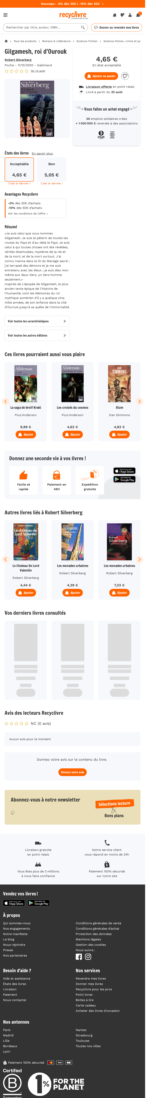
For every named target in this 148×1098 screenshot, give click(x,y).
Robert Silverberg (18, 60)
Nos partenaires (15, 955)
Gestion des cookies (91, 945)
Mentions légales (88, 939)
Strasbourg (84, 1035)
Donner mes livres (89, 984)
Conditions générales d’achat (97, 928)
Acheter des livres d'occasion (98, 1011)
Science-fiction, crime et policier (125, 41)
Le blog (8, 939)
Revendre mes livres (91, 978)
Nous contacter (15, 1000)
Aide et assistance (16, 978)
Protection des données (94, 934)
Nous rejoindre (14, 945)
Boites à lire (84, 1000)
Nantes (81, 1030)
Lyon (6, 1051)
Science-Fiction (87, 41)
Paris (6, 1030)
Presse (8, 950)
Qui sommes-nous (16, 923)
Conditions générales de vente (98, 923)
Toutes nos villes (88, 1046)
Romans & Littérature (56, 41)
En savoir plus (42, 153)
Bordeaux (10, 1046)
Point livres (84, 994)
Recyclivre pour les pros (94, 989)
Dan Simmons (119, 415)
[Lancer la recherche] (83, 27)
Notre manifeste (15, 934)
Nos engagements (16, 928)
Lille (6, 1041)
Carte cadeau (86, 1005)
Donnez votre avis (72, 772)
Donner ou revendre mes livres (119, 27)
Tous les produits (25, 41)
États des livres (14, 984)
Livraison (10, 989)
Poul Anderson (26, 415)
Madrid (8, 1035)
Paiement (10, 994)
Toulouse (82, 1041)
